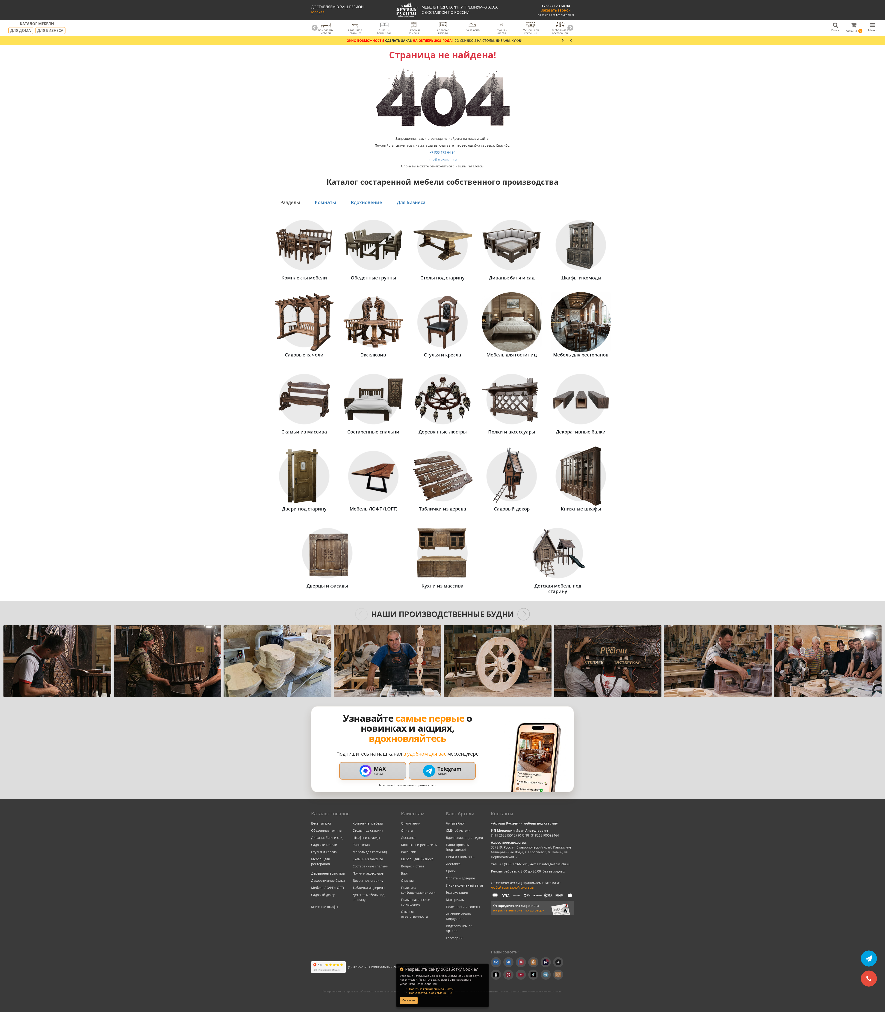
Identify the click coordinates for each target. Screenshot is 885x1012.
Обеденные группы (326, 830)
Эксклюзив (361, 845)
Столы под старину (368, 830)
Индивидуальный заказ (465, 885)
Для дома (20, 30)
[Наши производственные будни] (57, 661)
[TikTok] (533, 975)
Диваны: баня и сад (326, 837)
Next (570, 27)
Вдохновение (366, 202)
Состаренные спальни (370, 866)
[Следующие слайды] (523, 614)
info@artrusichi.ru (442, 159)
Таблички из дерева (369, 887)
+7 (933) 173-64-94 (513, 864)
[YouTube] (521, 975)
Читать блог (455, 823)
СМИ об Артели (458, 830)
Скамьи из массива (368, 859)
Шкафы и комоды (366, 837)
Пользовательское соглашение (430, 993)
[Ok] (533, 962)
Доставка (408, 837)
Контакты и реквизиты (419, 845)
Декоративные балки (328, 880)
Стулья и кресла (324, 852)
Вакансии (408, 852)
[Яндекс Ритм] (496, 975)
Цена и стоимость (460, 857)
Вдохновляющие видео (464, 837)
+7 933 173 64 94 (555, 6)
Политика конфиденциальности (431, 989)
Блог (404, 873)
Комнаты (325, 202)
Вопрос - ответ (412, 866)
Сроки (451, 871)
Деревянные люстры (328, 873)
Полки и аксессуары (368, 873)
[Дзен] (558, 962)
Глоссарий (454, 938)
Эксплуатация (457, 892)
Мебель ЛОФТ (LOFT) (327, 887)
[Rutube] (546, 962)
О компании (410, 823)
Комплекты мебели (368, 823)
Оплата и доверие (460, 878)
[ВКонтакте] (496, 962)
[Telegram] (546, 975)
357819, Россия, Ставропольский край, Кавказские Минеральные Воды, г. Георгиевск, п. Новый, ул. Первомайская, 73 (531, 852)
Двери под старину (368, 880)
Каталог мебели (37, 24)
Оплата (407, 830)
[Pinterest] (508, 975)
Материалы (455, 899)
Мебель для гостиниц (370, 852)
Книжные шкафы (324, 907)
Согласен (408, 1000)
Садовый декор (323, 895)
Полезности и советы (463, 907)
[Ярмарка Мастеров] (558, 975)
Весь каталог (321, 823)
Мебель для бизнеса (417, 859)
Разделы (290, 202)
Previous (314, 27)
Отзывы (407, 880)
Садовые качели (324, 845)
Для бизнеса (50, 30)
